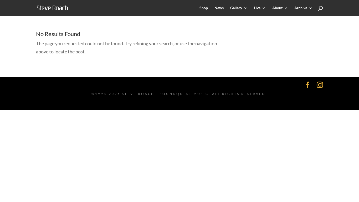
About (277, 8)
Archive (300, 8)
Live (257, 8)
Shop (203, 8)
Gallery (236, 8)
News (219, 8)
